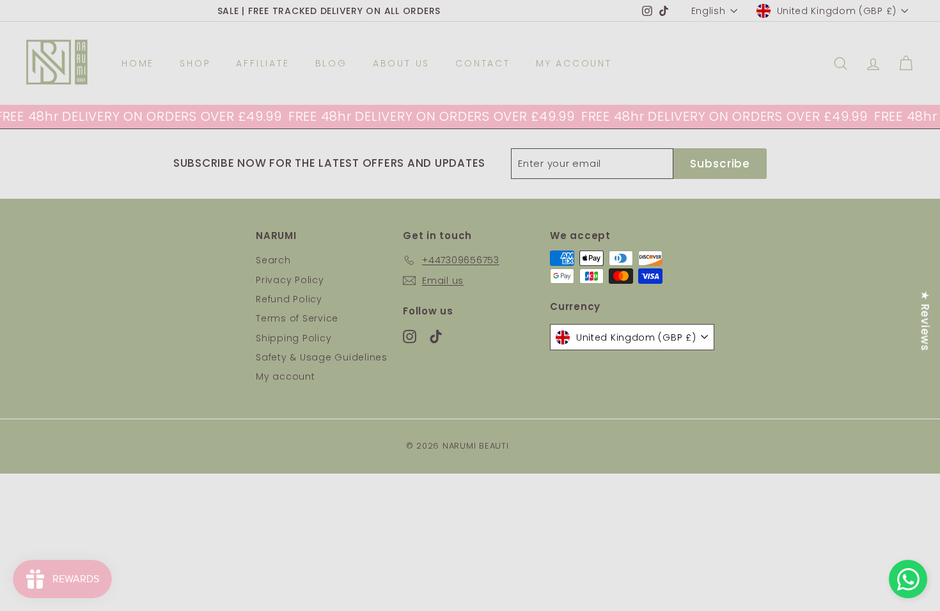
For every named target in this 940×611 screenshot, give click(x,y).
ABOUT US (401, 63)
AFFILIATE (262, 63)
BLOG (331, 63)
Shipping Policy (293, 338)
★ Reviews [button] (925, 321)
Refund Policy (289, 299)
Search (273, 260)
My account (285, 376)
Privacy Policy (290, 280)
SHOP (195, 63)
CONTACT (482, 63)
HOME (137, 63)
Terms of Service (297, 318)
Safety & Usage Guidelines (322, 357)
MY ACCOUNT (574, 63)
